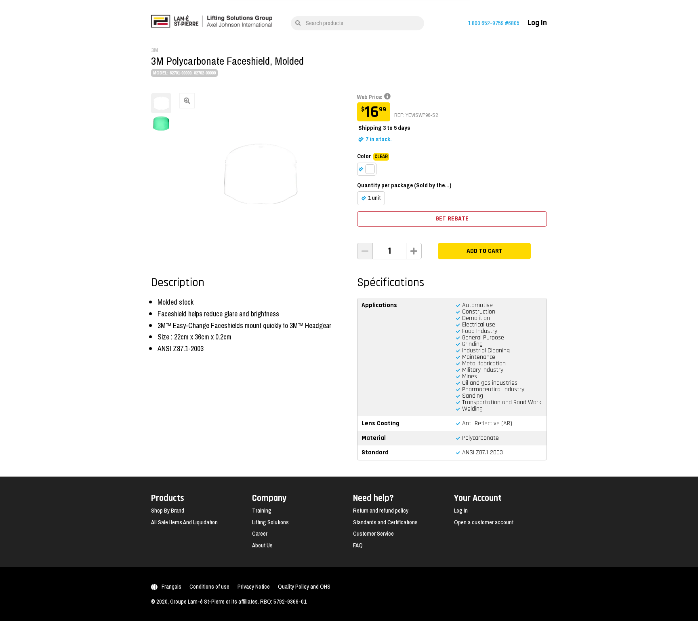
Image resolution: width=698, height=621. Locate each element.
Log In (537, 23)
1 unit (374, 197)
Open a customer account (483, 522)
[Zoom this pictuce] (260, 174)
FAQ (358, 545)
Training (261, 510)
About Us (262, 545)
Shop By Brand (167, 510)
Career (259, 533)
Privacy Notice (254, 586)
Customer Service (373, 533)
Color (372, 156)
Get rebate (452, 218)
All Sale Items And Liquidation (184, 522)
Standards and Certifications (385, 522)
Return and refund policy (380, 510)
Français (171, 586)
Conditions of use (209, 586)
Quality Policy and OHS (304, 586)
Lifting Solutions (270, 522)
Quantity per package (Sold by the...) (404, 185)
